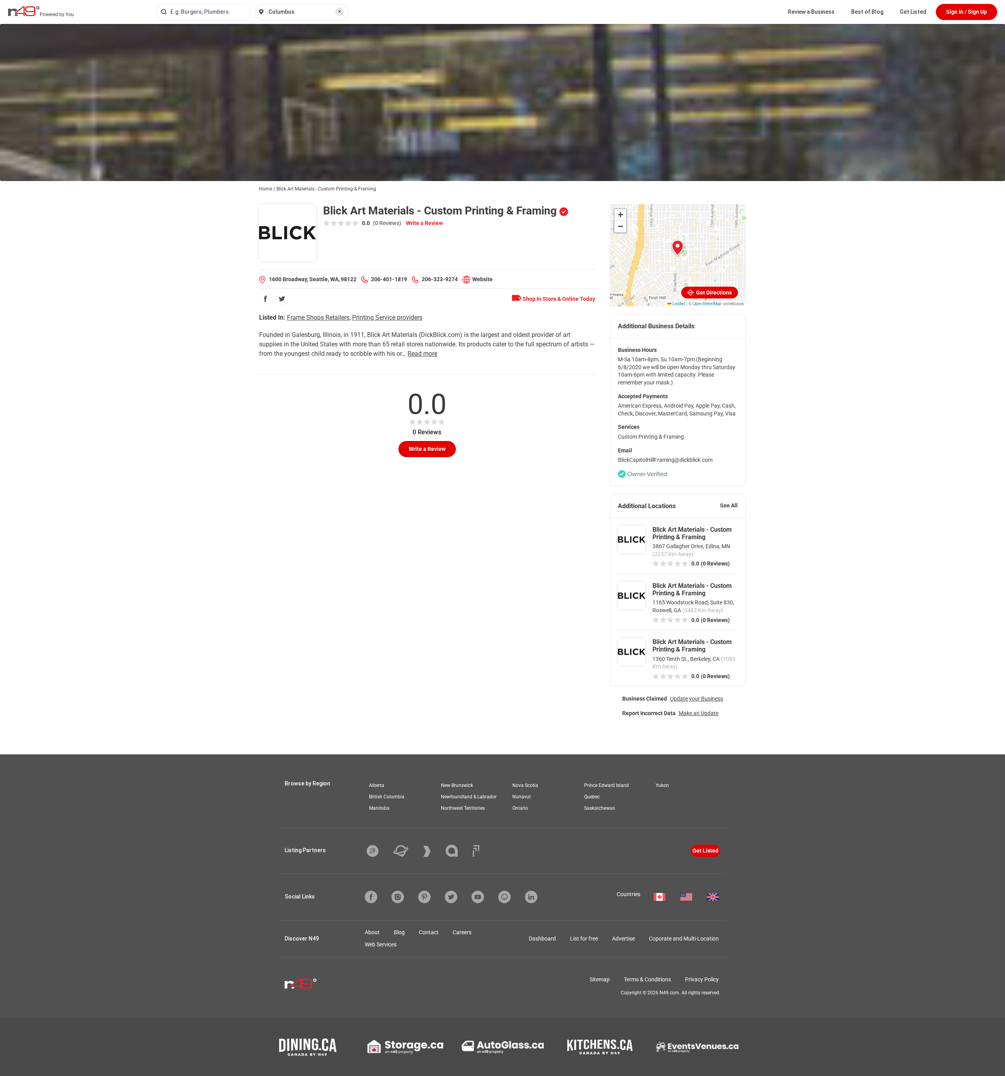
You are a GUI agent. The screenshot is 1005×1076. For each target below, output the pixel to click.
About (372, 932)
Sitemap (600, 979)
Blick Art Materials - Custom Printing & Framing (692, 533)
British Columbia (386, 797)
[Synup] (433, 851)
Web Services (381, 944)
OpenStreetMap (707, 303)
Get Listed (913, 12)
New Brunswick (457, 785)
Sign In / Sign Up (966, 12)
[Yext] (378, 851)
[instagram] (398, 897)
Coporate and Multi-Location (684, 938)
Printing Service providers (387, 317)
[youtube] (478, 897)
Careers (462, 932)
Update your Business (696, 698)
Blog (399, 932)
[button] (677, 248)
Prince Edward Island (606, 785)
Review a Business (811, 12)
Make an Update (698, 713)
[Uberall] (407, 851)
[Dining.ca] (308, 1047)
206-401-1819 (389, 279)
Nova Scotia (525, 785)
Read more (422, 353)
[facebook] (265, 299)
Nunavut (521, 797)
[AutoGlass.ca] (502, 1047)
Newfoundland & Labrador (469, 797)
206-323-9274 (440, 279)
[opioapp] (504, 897)
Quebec (592, 797)
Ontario (520, 808)
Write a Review (424, 223)
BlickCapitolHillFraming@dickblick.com (665, 460)
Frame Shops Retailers (318, 317)
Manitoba (379, 808)
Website (482, 279)
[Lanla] (457, 850)
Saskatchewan (599, 808)
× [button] (339, 11)
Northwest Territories (463, 808)
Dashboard (542, 938)
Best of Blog (867, 12)
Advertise (623, 938)
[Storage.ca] (405, 1047)
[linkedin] (531, 897)
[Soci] (476, 851)
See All (729, 505)
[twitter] (282, 299)
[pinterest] (424, 897)
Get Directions (713, 292)
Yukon (662, 785)
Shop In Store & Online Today (558, 299)
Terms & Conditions (647, 979)
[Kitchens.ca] (600, 1047)
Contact (429, 932)
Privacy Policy (702, 979)
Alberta (376, 785)
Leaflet (678, 303)
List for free (584, 938)
